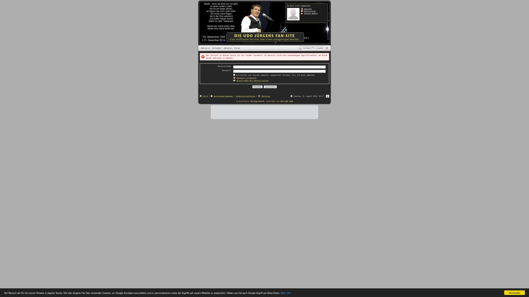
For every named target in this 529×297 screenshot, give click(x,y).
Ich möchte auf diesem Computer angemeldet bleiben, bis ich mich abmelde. (275, 75)
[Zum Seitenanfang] (327, 96)
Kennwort (226, 70)
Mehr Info (286, 293)
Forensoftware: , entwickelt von (264, 101)
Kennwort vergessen (246, 78)
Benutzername (224, 66)
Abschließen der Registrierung (252, 81)
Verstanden (514, 292)
